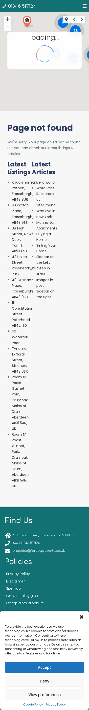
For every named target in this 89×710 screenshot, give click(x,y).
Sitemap (13, 588)
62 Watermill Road (20, 337)
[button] (81, 616)
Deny (44, 681)
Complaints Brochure (25, 603)
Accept (44, 667)
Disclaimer (15, 581)
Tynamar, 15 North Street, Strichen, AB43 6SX (20, 360)
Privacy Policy (55, 704)
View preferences (44, 694)
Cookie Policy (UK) (22, 595)
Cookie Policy (33, 704)
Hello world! (46, 182)
